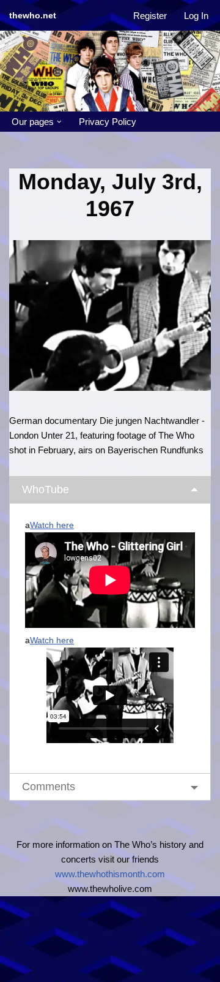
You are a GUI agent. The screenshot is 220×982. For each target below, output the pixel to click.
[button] (59, 121)
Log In (196, 15)
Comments (48, 786)
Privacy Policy (107, 121)
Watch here (52, 525)
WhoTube (45, 489)
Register (150, 15)
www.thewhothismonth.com (110, 874)
